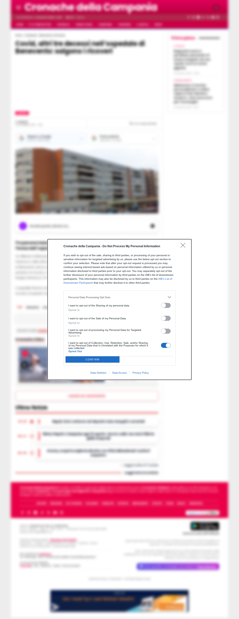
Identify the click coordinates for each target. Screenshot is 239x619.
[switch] (166, 305)
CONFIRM (93, 359)
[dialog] (119, 309)
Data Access (119, 372)
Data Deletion (98, 372)
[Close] (184, 246)
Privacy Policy (141, 372)
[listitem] (119, 297)
